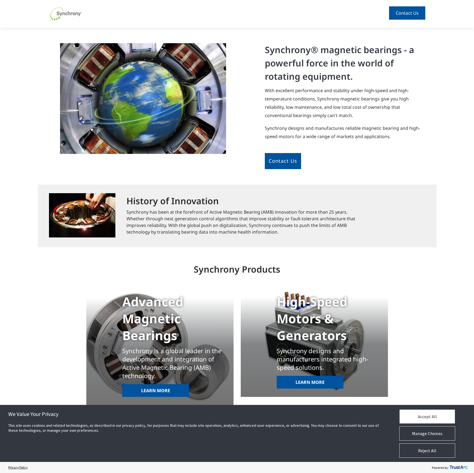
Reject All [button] (427, 450)
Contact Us (407, 13)
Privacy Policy (18, 467)
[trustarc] (458, 467)
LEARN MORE (155, 390)
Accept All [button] (427, 416)
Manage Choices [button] (427, 433)
